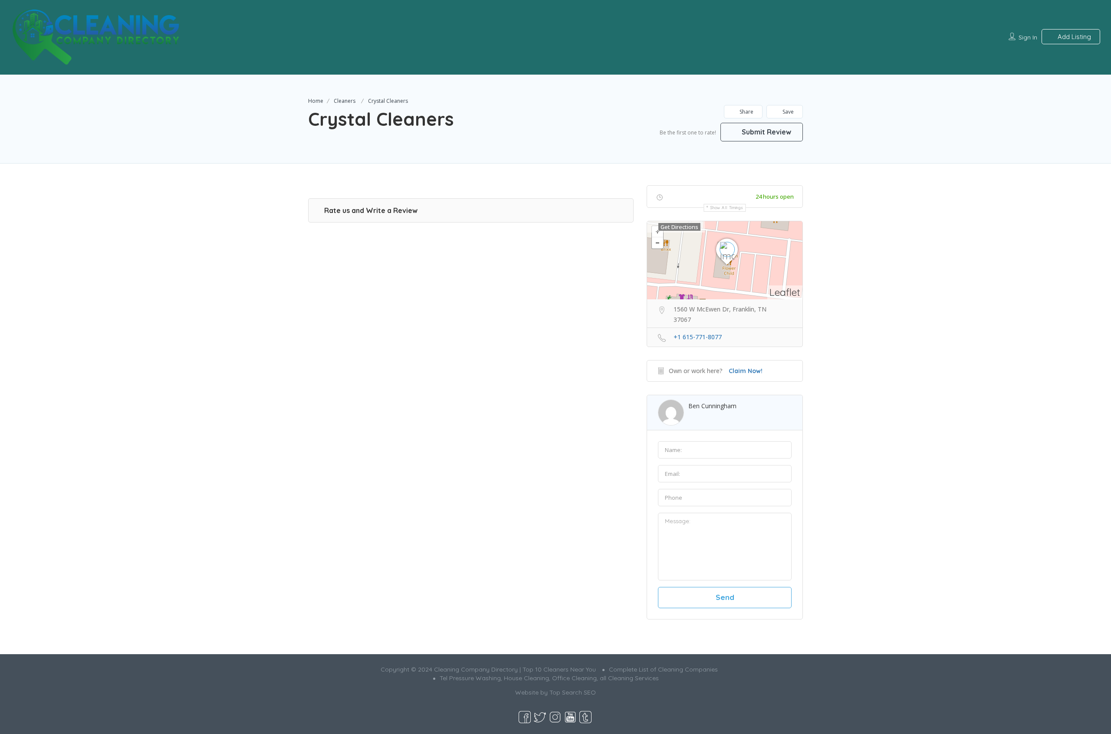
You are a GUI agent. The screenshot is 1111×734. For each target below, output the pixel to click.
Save (787, 111)
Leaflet (784, 292)
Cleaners (344, 101)
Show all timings (726, 207)
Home (315, 101)
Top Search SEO (572, 692)
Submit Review (765, 132)
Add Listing (1073, 37)
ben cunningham (712, 406)
